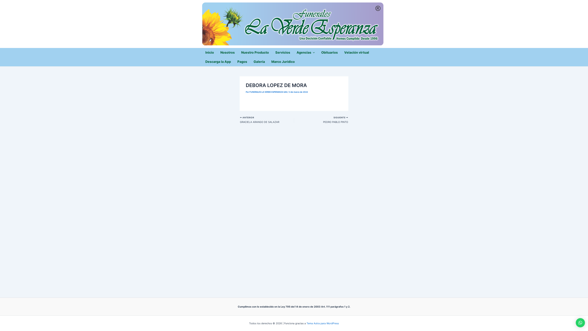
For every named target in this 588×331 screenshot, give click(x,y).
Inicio (209, 52)
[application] (313, 52)
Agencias (304, 52)
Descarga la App (218, 62)
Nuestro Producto (255, 52)
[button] (580, 322)
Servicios (282, 52)
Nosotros (227, 52)
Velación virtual (356, 52)
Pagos (242, 62)
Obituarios (329, 52)
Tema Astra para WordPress (323, 323)
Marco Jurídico (283, 62)
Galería (259, 62)
